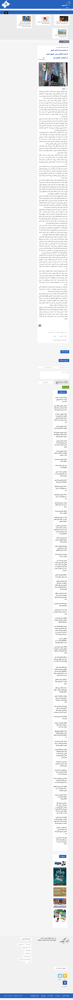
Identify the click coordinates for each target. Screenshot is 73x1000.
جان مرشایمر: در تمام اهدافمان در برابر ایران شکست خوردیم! (62, 22)
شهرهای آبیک (28, 950)
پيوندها (43, 995)
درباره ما (58, 995)
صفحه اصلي (65, 995)
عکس (30, 962)
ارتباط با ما (51, 995)
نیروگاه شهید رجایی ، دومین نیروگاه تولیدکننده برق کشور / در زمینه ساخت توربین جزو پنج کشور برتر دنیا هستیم (25, 24)
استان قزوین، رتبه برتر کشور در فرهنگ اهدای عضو (43, 22)
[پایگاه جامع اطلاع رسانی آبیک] (36, 5)
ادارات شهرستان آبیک (26, 947)
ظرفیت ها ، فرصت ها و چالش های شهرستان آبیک (60, 36)
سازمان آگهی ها (34, 995)
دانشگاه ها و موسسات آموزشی (25, 959)
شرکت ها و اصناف (27, 956)
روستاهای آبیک (28, 953)
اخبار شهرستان (21, 944)
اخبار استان (28, 944)
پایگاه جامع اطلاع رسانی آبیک (58, 340)
